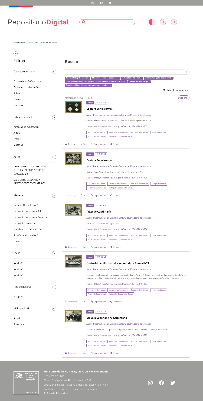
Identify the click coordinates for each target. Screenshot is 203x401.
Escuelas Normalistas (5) (26, 205)
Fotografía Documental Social (121, 137)
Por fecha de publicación (26, 87)
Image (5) (18, 296)
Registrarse (19, 324)
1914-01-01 (101, 312)
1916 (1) (18, 275)
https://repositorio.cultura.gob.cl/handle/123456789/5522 (120, 335)
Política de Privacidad (56, 393)
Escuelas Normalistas (139, 132)
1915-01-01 (101, 103)
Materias (18, 105)
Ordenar (183, 98)
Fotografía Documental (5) (27, 211)
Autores (17, 93)
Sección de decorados (96, 132)
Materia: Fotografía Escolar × (77, 78)
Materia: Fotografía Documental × (158, 78)
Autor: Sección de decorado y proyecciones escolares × (88, 85)
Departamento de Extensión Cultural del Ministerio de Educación (122, 115)
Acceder (17, 318)
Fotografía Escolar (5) (24, 223)
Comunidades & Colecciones (28, 81)
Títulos (17, 99)
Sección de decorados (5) (26, 235)
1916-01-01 (101, 257)
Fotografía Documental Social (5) (30, 217)
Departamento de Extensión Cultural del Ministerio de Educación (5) (29, 170)
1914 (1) (18, 269)
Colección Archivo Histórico (39, 42)
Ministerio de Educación (118, 132)
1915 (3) (18, 263)
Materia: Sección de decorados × (105, 78)
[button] (33, 53)
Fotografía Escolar (159, 132)
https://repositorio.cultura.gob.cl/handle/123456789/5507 (120, 126)
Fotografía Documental (97, 137)
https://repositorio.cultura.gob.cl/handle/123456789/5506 (120, 229)
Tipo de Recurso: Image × (139, 82)
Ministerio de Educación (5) (27, 229)
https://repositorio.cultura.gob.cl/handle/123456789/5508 (120, 178)
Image (90, 103)
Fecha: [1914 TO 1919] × (132, 78)
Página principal (19, 42)
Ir (186, 72)
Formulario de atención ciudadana (78, 389)
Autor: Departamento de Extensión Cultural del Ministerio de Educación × (96, 82)
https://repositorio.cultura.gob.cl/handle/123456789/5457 (120, 284)
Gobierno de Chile (54, 376)
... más (16, 241)
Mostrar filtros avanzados (176, 90)
